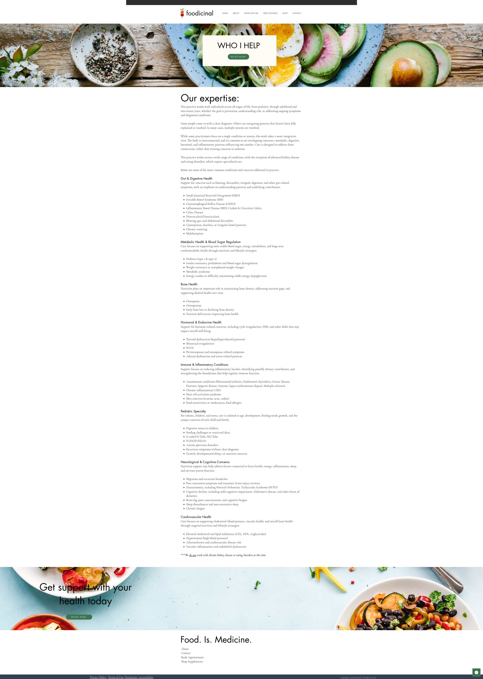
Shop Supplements (192, 661)
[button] (250, 13)
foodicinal (199, 13)
